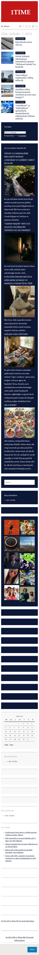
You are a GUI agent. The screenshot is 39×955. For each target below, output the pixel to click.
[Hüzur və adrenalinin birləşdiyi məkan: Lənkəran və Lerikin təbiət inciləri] (19, 195)
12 (6, 731)
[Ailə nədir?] (19, 437)
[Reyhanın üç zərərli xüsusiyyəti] (27, 561)
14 (15, 731)
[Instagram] (29, 24)
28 (15, 739)
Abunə (32, 950)
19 (6, 735)
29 (19, 739)
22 (19, 735)
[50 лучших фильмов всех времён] (11, 560)
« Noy (6, 745)
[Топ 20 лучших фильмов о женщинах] (11, 593)
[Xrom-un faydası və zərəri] (27, 528)
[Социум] (36, 24)
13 (10, 731)
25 (32, 735)
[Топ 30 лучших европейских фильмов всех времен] (27, 595)
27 (10, 739)
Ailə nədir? (10, 405)
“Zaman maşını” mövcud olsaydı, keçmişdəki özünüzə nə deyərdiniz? (17, 227)
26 (6, 739)
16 (23, 731)
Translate (22, 136)
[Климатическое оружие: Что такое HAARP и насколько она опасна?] (27, 545)
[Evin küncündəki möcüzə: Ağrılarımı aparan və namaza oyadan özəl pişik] (19, 316)
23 (23, 735)
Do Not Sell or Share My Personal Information (17, 921)
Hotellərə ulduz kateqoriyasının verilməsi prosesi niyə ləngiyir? (25, 93)
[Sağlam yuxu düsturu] (19, 366)
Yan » (12, 745)
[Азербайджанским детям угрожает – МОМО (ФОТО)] (11, 577)
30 (23, 739)
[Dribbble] (26, 24)
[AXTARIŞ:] (19, 482)
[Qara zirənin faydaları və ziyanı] (11, 544)
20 (10, 735)
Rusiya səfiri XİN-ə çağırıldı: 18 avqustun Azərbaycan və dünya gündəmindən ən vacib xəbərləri (20, 858)
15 (19, 731)
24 (28, 735)
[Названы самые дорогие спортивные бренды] (11, 528)
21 (15, 735)
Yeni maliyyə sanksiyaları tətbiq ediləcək (24, 78)
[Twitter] (23, 24)
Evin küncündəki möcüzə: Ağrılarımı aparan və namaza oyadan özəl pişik (18, 280)
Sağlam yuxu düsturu (16, 334)
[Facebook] (20, 24)
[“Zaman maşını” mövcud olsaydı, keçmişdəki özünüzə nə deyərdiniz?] (19, 262)
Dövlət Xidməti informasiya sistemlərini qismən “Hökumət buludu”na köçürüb (25, 61)
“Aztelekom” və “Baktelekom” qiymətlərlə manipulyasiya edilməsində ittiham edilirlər (25, 112)
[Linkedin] (33, 24)
